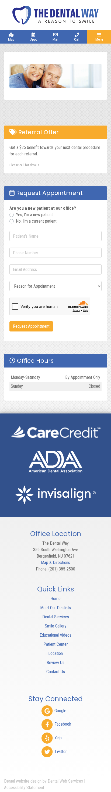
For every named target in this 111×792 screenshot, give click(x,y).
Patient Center (55, 644)
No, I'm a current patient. (36, 221)
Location (55, 653)
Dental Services (55, 616)
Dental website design (22, 781)
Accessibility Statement (24, 787)
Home (55, 598)
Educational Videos (55, 635)
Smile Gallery (56, 626)
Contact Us (55, 671)
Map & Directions (55, 562)
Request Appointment (31, 326)
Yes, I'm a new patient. (35, 214)
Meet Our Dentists (55, 607)
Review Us (55, 662)
